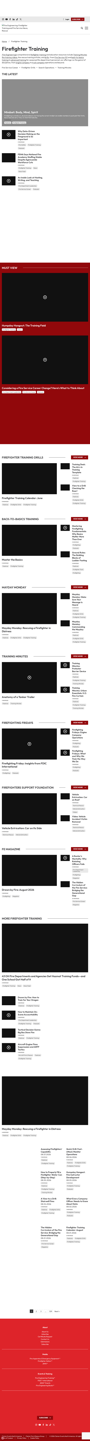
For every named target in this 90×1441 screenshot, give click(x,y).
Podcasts (21, 148)
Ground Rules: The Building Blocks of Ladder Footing (79, 556)
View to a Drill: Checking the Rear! (79, 488)
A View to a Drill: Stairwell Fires (49, 1200)
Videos (20, 329)
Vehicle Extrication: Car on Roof (79, 797)
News (35, 168)
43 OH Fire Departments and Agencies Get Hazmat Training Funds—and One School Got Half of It (43, 978)
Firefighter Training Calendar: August (75, 1229)
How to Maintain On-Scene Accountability (28, 1013)
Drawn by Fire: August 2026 (18, 889)
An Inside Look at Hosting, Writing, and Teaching (30, 179)
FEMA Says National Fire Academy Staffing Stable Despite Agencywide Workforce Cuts (30, 158)
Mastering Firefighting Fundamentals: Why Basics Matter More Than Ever (79, 533)
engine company (23, 62)
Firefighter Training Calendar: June (22, 498)
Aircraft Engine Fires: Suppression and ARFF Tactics (28, 1047)
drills (47, 57)
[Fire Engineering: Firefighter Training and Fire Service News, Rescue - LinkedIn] (13, 19)
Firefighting (76, 545)
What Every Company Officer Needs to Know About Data (77, 1201)
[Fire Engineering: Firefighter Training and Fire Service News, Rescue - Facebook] (10, 19)
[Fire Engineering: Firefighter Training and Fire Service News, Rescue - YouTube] (6, 19)
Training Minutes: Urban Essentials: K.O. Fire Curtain (79, 692)
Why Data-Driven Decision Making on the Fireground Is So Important (29, 135)
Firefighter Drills (16, 504)
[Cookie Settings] (2, 1438)
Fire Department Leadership (27, 186)
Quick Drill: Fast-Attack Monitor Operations (74, 1152)
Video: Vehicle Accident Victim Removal (79, 819)
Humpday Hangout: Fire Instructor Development (75, 1175)
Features (7, 123)
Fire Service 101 (61, 57)
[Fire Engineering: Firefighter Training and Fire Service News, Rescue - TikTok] (17, 19)
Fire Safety (22, 145)
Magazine (16, 896)
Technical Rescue (8, 834)
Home (4, 41)
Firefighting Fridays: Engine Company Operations (79, 733)
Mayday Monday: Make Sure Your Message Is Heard (79, 599)
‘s (9, 54)
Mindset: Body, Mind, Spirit (21, 112)
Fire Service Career (25, 189)
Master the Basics (12, 559)
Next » (57, 1311)
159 (50, 1311)
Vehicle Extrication (22, 834)
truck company (38, 62)
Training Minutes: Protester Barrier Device (79, 667)
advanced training (18, 60)
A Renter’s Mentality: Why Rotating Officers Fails (79, 860)
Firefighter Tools (78, 569)
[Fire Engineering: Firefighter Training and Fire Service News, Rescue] (15, 28)
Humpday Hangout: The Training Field (24, 325)
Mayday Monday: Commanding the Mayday (78, 625)
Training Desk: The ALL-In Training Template (79, 468)
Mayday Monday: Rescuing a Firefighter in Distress (26, 629)
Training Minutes (16, 703)
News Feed (22, 171)
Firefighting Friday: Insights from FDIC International (24, 765)
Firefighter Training (19, 123)
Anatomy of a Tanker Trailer (18, 697)
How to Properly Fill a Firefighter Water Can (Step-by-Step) (51, 1175)
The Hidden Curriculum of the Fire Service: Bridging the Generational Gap (79, 889)
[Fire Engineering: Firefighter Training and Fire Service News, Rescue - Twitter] (20, 19)
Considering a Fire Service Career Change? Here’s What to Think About (43, 388)
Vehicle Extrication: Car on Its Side (22, 828)
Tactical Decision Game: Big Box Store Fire (29, 1031)
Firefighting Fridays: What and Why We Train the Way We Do (79, 756)
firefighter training (38, 54)
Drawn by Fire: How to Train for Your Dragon (28, 998)
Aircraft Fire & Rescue (25, 1055)
